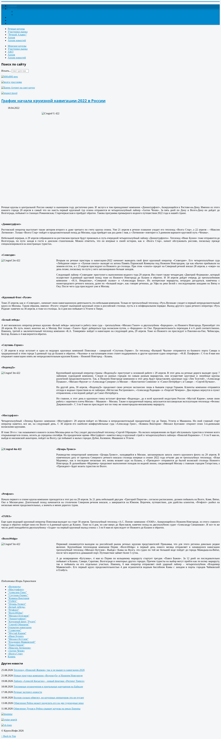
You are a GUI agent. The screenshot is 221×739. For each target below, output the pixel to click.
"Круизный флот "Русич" (22, 621)
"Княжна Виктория (18, 598)
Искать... (6, 70)
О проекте (13, 17)
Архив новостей (17, 40)
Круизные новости (24, 11)
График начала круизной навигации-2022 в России (53, 100)
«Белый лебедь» (16, 607)
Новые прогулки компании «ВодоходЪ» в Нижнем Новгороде (48, 675)
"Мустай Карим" (17, 633)
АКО (10, 51)
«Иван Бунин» (16, 636)
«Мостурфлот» (16, 589)
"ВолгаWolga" (15, 612)
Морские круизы (17, 46)
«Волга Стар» (15, 653)
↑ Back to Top (8, 736)
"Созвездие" (14, 630)
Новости (12, 8)
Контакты (13, 20)
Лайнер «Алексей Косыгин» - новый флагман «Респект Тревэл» (49, 681)
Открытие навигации (20, 627)
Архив (11, 37)
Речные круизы (16, 28)
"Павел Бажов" (16, 645)
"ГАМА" (12, 601)
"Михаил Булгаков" (18, 615)
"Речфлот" (13, 610)
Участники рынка (18, 31)
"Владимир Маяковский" (22, 642)
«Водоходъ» (14, 586)
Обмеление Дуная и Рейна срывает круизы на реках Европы (46, 708)
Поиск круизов (16, 23)
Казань (11, 656)
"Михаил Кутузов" (18, 639)
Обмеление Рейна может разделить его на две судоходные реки (49, 703)
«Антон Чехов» (16, 650)
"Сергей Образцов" (18, 624)
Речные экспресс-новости (28, 692)
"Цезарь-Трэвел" (17, 604)
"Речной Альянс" (17, 34)
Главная (12, 5)
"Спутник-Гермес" (18, 595)
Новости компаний (24, 14)
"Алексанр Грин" (17, 592)
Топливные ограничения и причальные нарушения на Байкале (48, 686)
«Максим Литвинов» (19, 647)
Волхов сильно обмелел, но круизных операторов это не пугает (49, 697)
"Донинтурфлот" (17, 618)
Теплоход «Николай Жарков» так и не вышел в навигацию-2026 (49, 670)
